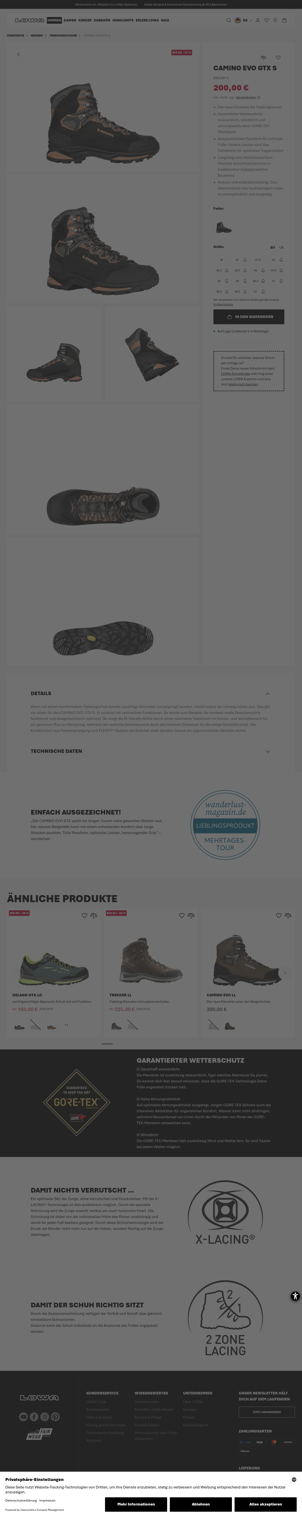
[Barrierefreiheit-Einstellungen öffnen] (295, 1296)
